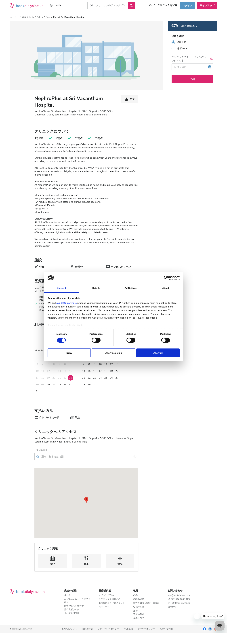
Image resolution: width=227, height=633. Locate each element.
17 (100, 371)
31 (37, 391)
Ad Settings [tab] (130, 288)
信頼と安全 (87, 629)
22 (89, 377)
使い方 (67, 595)
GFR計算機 (138, 607)
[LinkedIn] (210, 629)
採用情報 (172, 607)
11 (105, 364)
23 (94, 377)
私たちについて (69, 629)
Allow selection (113, 353)
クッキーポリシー (146, 629)
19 (111, 371)
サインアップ (207, 5)
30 (70, 384)
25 (105, 377)
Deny (69, 353)
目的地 (22, 17)
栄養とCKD (138, 618)
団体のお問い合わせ (74, 605)
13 (116, 364)
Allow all (158, 353)
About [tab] (165, 288)
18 (105, 371)
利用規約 (128, 629)
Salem (40, 17)
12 (111, 364)
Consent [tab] (61, 288)
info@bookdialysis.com (179, 595)
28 (59, 384)
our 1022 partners (66, 303)
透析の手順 (138, 614)
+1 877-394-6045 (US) (179, 599)
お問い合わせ (166, 629)
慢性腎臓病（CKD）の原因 (146, 603)
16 (94, 371)
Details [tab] (96, 288)
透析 (135, 611)
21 (83, 377)
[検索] (131, 5)
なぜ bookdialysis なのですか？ (77, 600)
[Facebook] (204, 629)
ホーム (13, 17)
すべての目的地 (71, 613)
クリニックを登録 (167, 5)
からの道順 (40, 450)
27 (53, 384)
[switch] (96, 340)
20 (116, 371)
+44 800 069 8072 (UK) (179, 603)
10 (100, 364)
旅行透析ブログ (71, 609)
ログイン (187, 5)
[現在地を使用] (134, 457)
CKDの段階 (138, 599)
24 (100, 377)
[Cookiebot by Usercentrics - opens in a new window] (166, 278)
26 (48, 384)
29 (65, 384)
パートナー (104, 607)
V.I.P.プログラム (106, 595)
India (31, 17)
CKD (135, 595)
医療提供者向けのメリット (112, 603)
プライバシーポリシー (108, 629)
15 (89, 371)
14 (83, 371)
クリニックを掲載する (109, 599)
